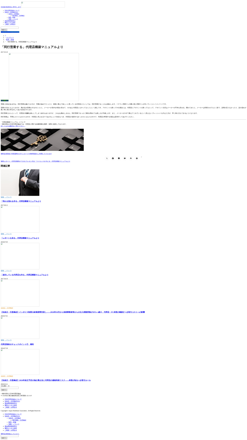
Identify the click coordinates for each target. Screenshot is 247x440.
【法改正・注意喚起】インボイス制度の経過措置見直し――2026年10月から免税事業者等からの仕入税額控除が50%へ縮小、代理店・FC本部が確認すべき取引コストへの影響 (73, 312)
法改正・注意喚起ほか (11, 12)
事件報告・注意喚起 (18, 15)
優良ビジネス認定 (11, 405)
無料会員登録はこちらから (10, 434)
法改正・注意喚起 (7, 308)
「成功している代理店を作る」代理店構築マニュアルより (24, 275)
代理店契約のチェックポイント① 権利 (17, 344)
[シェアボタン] (107, 158)
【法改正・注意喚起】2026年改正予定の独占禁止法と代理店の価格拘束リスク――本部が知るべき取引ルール (46, 380)
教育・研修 (12, 422)
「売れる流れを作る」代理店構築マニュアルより (21, 201)
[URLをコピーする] (141, 157)
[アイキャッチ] (20, 195)
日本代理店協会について (13, 399)
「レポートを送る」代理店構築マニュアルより (20, 238)
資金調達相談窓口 (11, 403)
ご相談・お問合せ (10, 24)
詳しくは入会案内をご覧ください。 (13, 126)
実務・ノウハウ (6, 197)
